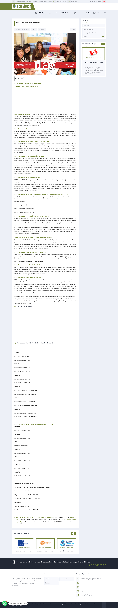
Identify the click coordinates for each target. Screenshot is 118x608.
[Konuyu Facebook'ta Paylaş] (72, 29)
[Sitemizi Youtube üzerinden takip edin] (99, 1)
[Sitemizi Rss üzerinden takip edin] (101, 1)
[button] (4, 603)
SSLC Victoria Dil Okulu (66, 551)
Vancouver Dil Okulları (48, 25)
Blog (89, 13)
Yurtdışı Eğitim (41, 13)
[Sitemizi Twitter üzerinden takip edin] (92, 1)
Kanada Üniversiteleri (47, 517)
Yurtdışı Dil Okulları (26, 25)
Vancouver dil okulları (33, 517)
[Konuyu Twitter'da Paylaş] (74, 29)
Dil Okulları (66, 13)
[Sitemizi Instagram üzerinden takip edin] (94, 1)
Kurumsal (54, 13)
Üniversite (79, 13)
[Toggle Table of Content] (21, 78)
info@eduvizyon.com (62, 1)
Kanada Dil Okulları (37, 25)
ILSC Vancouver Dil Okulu (45, 551)
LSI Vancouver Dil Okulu (24, 551)
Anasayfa (18, 25)
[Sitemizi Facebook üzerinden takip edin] (90, 1)
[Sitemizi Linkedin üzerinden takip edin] (96, 1)
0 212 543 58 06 (74, 1)
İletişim (97, 13)
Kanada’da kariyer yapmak (93, 62)
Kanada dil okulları (20, 517)
